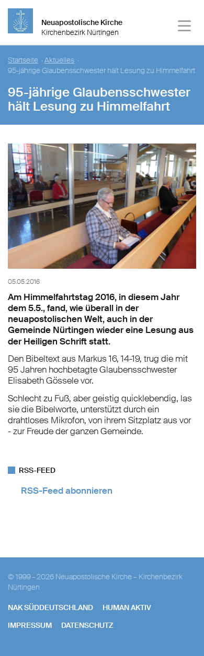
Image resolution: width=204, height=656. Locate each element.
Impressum (30, 625)
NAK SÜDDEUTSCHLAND (50, 607)
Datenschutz (87, 625)
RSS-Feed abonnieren (66, 490)
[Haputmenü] (185, 27)
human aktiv (127, 607)
